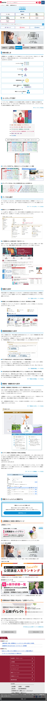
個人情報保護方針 (22, 688)
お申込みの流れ (26, 47)
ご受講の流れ (33, 47)
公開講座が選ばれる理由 (11, 47)
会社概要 (13, 686)
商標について (22, 690)
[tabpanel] (22, 37)
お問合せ (23, 27)
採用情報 (27, 686)
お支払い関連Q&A (16, 692)
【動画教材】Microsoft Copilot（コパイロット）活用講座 (14, 645)
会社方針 (13, 688)
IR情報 (20, 686)
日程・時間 (22, 17)
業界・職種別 (37, 14)
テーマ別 (7, 14)
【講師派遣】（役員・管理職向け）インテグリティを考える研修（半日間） (18, 643)
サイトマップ (29, 690)
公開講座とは (4, 47)
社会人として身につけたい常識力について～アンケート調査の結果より (17, 651)
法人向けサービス (40, 47)
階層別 (22, 14)
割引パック (9, 27)
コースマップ (37, 18)
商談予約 (37, 27)
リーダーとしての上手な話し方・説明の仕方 (11, 653)
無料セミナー (24, 692)
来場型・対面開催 (7, 18)
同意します (23, 699)
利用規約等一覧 (15, 690)
